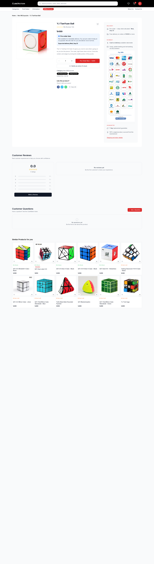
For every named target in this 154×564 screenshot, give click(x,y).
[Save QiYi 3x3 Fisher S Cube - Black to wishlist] (79, 261)
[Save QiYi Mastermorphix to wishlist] (79, 295)
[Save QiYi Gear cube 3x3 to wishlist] (36, 261)
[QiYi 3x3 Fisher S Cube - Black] (88, 258)
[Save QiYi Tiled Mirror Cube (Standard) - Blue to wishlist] (36, 295)
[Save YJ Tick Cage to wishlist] (122, 295)
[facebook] (58, 87)
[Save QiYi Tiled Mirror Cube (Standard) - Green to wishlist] (101, 295)
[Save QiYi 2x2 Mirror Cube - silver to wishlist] (14, 295)
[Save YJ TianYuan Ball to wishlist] (98, 24)
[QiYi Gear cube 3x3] (44, 258)
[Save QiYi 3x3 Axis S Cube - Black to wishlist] (57, 261)
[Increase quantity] (72, 61)
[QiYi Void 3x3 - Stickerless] (109, 258)
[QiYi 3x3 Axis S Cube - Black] (66, 258)
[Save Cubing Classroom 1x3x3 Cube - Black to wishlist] (122, 261)
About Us (131, 9)
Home (14, 15)
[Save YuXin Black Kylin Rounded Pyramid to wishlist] (57, 295)
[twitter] (62, 87)
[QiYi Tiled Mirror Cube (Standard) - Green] (109, 291)
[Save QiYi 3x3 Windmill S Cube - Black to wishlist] (14, 261)
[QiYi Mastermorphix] (88, 291)
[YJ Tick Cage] (131, 291)
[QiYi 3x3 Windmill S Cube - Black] (23, 258)
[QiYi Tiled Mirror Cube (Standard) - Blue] (44, 291)
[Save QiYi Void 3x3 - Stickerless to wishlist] (101, 261)
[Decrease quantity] (59, 61)
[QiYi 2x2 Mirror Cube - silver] (23, 291)
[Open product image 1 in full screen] (34, 40)
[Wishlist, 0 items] (128, 3)
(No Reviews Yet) (68, 27)
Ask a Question (135, 210)
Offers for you (48, 9)
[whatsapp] (65, 87)
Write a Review (33, 194)
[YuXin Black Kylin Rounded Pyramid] (66, 291)
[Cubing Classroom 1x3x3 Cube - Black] (131, 258)
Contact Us (138, 9)
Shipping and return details (115, 137)
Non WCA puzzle (23, 15)
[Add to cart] (32, 261)
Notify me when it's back (79, 66)
